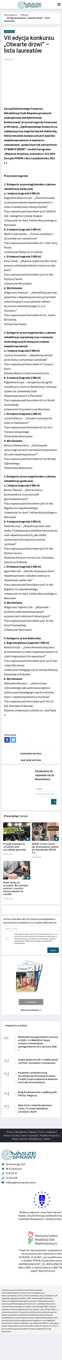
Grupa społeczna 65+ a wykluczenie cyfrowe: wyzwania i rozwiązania (38, 1061)
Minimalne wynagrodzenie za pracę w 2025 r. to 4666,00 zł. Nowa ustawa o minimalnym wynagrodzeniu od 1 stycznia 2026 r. (38, 1043)
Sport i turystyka (29, 1135)
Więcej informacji (46, 1270)
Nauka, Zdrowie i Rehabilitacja (26, 1138)
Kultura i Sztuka (11, 1135)
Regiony (33, 1131)
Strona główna (10, 15)
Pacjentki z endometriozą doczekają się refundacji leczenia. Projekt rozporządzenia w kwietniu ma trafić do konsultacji (38, 1077)
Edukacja (24, 15)
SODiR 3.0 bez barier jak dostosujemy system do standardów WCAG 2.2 (45, 848)
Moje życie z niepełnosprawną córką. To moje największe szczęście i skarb (35, 1108)
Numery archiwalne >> (31, 1010)
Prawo (10, 1131)
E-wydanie (31, 1001)
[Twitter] (13, 740)
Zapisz (55, 801)
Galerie (47, 1138)
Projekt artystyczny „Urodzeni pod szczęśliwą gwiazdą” (14, 846)
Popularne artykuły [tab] (16, 1025)
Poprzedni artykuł (31, 753)
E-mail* (39, 789)
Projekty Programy (49, 1135)
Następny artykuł (31, 760)
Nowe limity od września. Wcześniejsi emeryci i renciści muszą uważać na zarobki (15, 888)
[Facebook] (7, 740)
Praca (42, 1131)
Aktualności (20, 1131)
